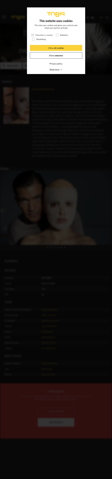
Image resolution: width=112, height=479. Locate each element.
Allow (56, 48)
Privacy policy (56, 63)
